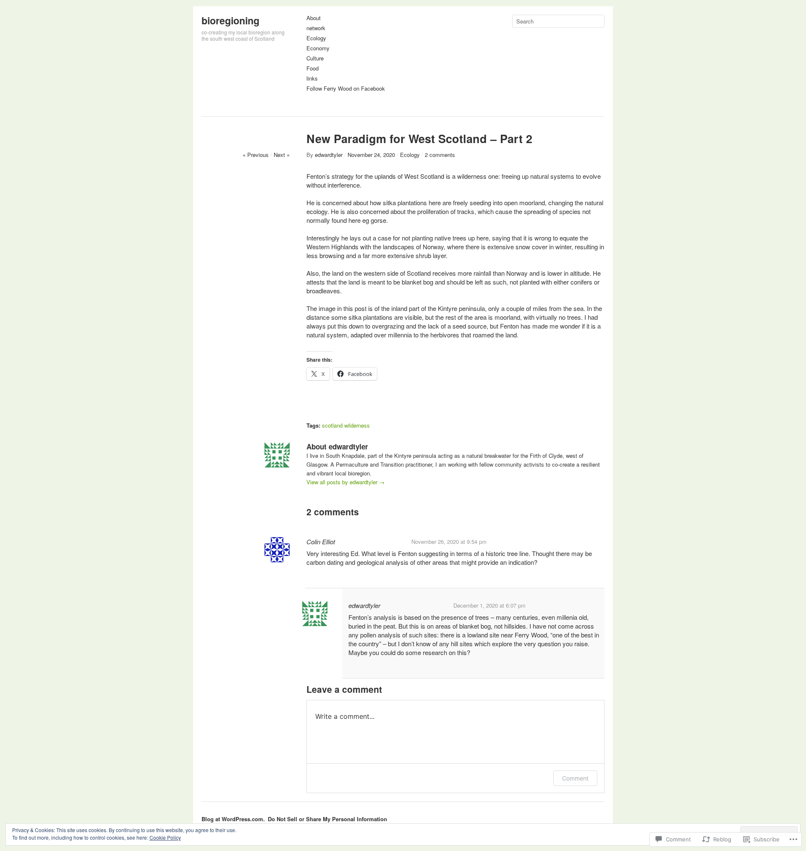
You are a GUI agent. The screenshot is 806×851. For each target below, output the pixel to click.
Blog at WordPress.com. (233, 819)
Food (312, 68)
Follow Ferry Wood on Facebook (345, 88)
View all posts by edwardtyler (345, 482)
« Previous (256, 155)
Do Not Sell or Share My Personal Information (327, 819)
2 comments (440, 155)
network (315, 28)
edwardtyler (329, 155)
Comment (575, 778)
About (313, 18)
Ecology (316, 38)
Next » (282, 155)
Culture (315, 58)
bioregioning (230, 20)
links (312, 78)
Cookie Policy (165, 837)
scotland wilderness (346, 425)
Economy (318, 48)
